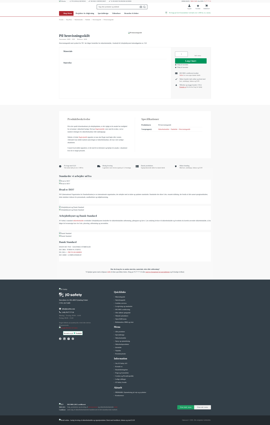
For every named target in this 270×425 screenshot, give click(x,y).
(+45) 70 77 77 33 (68, 312)
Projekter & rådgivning (85, 13)
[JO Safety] (70, 329)
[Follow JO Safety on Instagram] (68, 339)
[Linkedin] (64, 339)
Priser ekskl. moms (185, 407)
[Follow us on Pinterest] (73, 339)
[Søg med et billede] (141, 7)
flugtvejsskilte (100, 129)
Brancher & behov (131, 13)
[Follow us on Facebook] (60, 339)
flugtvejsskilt (83, 137)
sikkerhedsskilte (78, 221)
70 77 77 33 (207, 1)
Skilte (181, 75)
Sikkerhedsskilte (163, 129)
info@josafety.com (68, 309)
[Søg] (144, 7)
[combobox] (122, 7)
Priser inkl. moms (202, 407)
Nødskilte (174, 129)
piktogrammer (93, 407)
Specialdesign (103, 13)
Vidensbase (116, 13)
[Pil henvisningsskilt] (135, 33)
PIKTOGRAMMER (75, 252)
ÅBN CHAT (194, 1)
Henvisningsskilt (184, 129)
